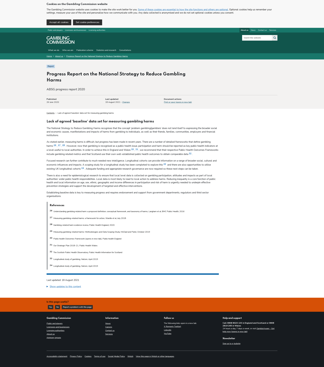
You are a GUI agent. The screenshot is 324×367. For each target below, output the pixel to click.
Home (49, 56)
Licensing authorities (97, 30)
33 (165, 164)
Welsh (130, 356)
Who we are (67, 50)
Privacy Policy (76, 356)
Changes (126, 102)
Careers (108, 327)
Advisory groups (54, 337)
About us (244, 30)
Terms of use (99, 356)
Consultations (125, 50)
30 (132, 149)
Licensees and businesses (75, 30)
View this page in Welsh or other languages (155, 356)
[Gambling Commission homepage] (60, 43)
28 (63, 145)
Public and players (55, 30)
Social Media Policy (116, 356)
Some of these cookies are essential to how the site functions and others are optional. (183, 9)
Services (272, 30)
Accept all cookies (58, 22)
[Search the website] (274, 38)
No (58, 307)
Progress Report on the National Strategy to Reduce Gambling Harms (97, 56)
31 (137, 149)
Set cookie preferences (87, 22)
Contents (51, 113)
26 (55, 145)
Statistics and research (106, 50)
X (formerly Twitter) (172, 326)
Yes (51, 307)
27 (59, 145)
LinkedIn (167, 330)
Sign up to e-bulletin (231, 343)
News (253, 30)
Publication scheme (84, 50)
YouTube (167, 333)
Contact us (262, 30)
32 (190, 153)
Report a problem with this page (77, 307)
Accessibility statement (57, 356)
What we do (53, 50)
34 (82, 168)
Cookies (88, 356)
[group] (133, 287)
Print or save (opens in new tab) (178, 102)
